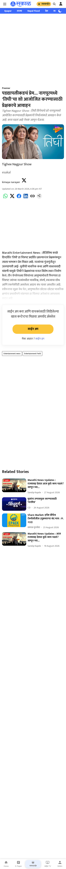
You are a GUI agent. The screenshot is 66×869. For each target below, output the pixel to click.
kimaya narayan (11, 182)
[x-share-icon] (12, 198)
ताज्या (19, 11)
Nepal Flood (33, 11)
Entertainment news (12, 353)
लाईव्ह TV (47, 866)
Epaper (8, 11)
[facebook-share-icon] (19, 198)
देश (46, 11)
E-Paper (18, 866)
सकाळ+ (59, 866)
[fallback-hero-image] (14, 485)
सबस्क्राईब (45, 4)
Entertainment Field (32, 353)
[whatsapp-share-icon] (5, 198)
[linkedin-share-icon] (25, 198)
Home (6, 866)
